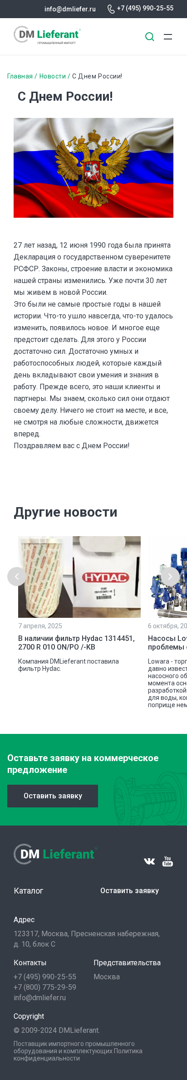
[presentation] (16, 576)
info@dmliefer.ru (70, 9)
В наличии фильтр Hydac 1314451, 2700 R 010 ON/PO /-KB (76, 642)
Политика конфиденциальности (78, 1054)
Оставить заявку (53, 796)
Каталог (28, 890)
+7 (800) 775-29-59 (45, 987)
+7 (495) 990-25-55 (145, 8)
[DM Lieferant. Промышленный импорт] (47, 41)
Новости (52, 76)
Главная (20, 76)
